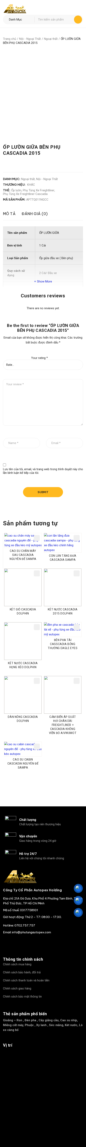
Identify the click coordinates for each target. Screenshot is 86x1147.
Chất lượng (27, 820)
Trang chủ (9, 39)
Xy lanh (41, 1025)
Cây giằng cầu (49, 1020)
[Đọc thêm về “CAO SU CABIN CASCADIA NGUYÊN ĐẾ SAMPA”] (37, 747)
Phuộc (29, 1025)
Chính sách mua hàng (17, 964)
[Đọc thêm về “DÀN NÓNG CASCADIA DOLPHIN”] (37, 681)
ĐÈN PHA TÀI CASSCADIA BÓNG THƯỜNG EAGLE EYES (62, 644)
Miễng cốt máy (13, 1025)
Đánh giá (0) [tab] (35, 213)
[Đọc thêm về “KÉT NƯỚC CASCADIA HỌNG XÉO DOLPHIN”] (37, 627)
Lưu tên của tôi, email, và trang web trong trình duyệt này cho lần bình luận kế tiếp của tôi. (43, 471)
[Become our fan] (7, 942)
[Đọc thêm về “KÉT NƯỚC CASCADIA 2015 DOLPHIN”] (77, 573)
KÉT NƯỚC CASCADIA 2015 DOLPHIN (62, 611)
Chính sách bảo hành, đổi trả (22, 972)
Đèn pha (30, 1020)
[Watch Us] (18, 942)
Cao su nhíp (68, 1020)
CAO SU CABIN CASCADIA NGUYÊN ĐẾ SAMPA (23, 763)
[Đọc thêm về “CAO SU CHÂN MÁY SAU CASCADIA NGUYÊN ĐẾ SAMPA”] (37, 538)
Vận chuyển (28, 836)
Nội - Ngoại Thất (30, 39)
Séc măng (56, 1025)
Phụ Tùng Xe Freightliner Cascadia (25, 194)
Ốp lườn (16, 190)
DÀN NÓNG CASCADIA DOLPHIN (23, 718)
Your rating (39, 358)
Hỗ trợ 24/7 (28, 854)
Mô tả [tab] (9, 213)
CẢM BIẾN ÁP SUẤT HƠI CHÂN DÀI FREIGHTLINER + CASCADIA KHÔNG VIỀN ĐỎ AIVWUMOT (63, 725)
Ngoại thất (51, 39)
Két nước (71, 1025)
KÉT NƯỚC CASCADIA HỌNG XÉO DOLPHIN (23, 665)
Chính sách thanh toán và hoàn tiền (26, 980)
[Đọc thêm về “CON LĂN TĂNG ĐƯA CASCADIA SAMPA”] (77, 538)
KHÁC (31, 185)
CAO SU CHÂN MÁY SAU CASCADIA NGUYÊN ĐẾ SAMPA (23, 555)
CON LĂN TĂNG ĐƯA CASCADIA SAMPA (62, 557)
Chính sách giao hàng (17, 988)
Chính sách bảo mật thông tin (22, 996)
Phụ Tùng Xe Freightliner (38, 190)
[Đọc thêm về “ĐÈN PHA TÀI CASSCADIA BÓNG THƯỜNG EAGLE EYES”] (77, 627)
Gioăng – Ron (12, 1020)
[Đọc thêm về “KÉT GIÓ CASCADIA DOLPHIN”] (37, 573)
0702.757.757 (24, 925)
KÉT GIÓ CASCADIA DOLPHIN (23, 611)
